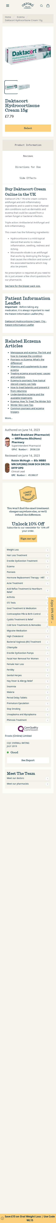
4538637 (33, 475)
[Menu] (7, 5)
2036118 (35, 449)
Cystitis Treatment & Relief (20, 619)
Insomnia (11, 686)
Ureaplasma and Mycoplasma (21, 714)
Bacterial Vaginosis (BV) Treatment (24, 641)
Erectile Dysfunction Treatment (22, 560)
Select (28, 128)
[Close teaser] (47, 626)
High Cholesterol (15, 636)
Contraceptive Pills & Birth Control (23, 614)
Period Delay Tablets (17, 697)
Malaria (10, 692)
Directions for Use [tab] (28, 167)
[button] (52, 611)
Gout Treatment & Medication (21, 608)
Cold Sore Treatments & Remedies (24, 625)
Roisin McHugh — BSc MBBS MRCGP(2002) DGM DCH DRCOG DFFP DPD (30, 464)
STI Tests (11, 602)
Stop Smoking (13, 708)
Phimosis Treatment (17, 720)
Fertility (10, 669)
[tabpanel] (28, 54)
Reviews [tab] (28, 156)
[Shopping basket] (48, 5)
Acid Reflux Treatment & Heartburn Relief (24, 590)
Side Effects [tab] (28, 178)
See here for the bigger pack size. (22, 285)
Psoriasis (11, 572)
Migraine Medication (17, 630)
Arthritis (11, 597)
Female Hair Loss (15, 664)
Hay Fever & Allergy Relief (20, 681)
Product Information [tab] (28, 145)
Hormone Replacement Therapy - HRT (26, 577)
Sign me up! (28, 538)
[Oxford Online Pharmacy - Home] (28, 5)
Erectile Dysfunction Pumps (20, 653)
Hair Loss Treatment (17, 555)
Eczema (10, 566)
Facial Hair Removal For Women (23, 658)
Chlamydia (12, 647)
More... (9, 418)
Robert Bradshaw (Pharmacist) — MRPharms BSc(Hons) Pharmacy (31, 438)
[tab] (11, 87)
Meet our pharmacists (18, 783)
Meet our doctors (15, 778)
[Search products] (41, 5)
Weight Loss (13, 549)
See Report (28, 760)
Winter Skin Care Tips (22, 404)
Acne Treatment (15, 583)
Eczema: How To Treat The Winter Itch (31, 401)
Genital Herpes (14, 675)
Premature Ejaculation (18, 703)
